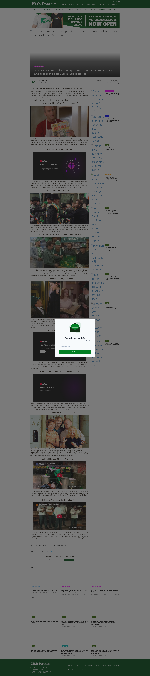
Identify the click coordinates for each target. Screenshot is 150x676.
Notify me (75, 352)
